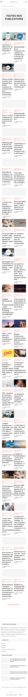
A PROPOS (3, 645)
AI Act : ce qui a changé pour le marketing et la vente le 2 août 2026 (7, 119)
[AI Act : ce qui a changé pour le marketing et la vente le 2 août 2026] (8, 104)
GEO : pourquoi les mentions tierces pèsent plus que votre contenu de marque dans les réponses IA (8, 399)
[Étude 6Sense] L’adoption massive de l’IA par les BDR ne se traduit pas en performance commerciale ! (8, 590)
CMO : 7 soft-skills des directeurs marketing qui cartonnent (7, 337)
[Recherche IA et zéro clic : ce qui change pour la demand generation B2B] (20, 541)
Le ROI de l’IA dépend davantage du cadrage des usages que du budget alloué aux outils (7, 208)
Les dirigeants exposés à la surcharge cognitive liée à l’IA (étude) (19, 398)
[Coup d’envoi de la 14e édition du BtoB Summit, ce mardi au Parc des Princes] (20, 288)
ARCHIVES (3, 651)
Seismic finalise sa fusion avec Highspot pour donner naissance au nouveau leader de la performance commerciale (7, 87)
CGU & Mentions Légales (11, 694)
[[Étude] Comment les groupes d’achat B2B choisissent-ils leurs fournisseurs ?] (20, 324)
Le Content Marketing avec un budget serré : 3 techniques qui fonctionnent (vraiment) (18, 660)
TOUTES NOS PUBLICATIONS (8, 649)
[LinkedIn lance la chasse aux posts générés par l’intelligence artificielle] (8, 444)
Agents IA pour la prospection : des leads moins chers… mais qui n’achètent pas (20, 83)
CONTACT (3, 647)
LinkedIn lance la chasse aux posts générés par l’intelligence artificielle (8, 458)
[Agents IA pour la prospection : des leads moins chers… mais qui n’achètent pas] (20, 68)
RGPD (20, 694)
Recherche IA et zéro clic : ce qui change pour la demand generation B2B (19, 555)
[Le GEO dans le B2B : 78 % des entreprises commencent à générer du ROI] (20, 414)
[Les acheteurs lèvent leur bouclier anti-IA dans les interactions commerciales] (20, 223)
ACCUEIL (3, 643)
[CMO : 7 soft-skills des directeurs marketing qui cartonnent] (8, 324)
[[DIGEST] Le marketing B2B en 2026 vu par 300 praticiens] (20, 573)
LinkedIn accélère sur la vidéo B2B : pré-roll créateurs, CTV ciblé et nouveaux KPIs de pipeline (7, 429)
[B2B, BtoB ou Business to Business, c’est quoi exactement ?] (5, 678)
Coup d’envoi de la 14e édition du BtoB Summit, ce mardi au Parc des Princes (20, 303)
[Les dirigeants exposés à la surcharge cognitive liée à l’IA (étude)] (20, 383)
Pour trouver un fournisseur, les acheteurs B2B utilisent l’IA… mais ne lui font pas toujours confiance (7, 558)
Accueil (2, 6)
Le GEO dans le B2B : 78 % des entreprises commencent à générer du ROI (19, 429)
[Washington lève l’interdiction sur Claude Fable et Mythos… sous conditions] (8, 252)
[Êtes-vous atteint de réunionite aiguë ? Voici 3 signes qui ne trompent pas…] (20, 192)
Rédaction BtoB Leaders (6, 53)
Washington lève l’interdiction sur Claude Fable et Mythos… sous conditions (8, 265)
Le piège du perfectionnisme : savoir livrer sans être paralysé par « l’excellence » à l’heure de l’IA (19, 459)
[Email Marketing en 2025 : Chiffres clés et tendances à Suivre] (5, 666)
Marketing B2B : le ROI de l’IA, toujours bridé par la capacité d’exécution (7, 146)
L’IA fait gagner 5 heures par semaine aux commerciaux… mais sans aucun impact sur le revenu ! (8, 492)
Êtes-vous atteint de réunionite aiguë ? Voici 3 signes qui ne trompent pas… (20, 205)
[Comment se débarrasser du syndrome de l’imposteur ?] (8, 36)
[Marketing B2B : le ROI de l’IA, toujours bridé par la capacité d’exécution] (8, 132)
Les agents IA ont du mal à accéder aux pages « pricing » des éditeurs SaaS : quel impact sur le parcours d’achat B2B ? (20, 271)
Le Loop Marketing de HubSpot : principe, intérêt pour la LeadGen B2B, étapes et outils (8, 368)
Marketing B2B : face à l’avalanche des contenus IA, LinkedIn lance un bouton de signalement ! (19, 52)
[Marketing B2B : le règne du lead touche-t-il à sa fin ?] (20, 104)
